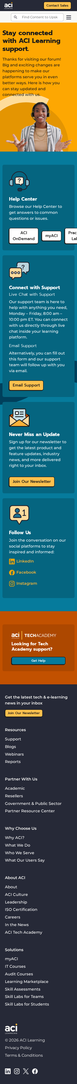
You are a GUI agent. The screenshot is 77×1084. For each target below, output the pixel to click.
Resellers (14, 795)
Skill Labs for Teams (24, 996)
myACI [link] (51, 236)
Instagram (26, 583)
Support (13, 738)
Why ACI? (14, 837)
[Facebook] (35, 1071)
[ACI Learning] (8, 5)
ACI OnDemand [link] (24, 236)
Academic (15, 788)
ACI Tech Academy (23, 932)
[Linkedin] (8, 1071)
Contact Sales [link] (57, 5)
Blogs (10, 746)
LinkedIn (25, 561)
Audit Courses (19, 973)
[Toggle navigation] (69, 17)
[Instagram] (17, 1071)
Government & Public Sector (33, 803)
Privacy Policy (18, 1047)
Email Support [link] (26, 385)
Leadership (16, 902)
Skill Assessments (22, 989)
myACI (11, 958)
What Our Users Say (25, 860)
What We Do (17, 845)
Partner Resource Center (30, 810)
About (11, 886)
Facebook (26, 572)
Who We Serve (19, 852)
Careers (12, 917)
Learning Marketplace (26, 981)
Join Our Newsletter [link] (32, 481)
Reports (13, 761)
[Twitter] (26, 1071)
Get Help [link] (38, 660)
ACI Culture (16, 894)
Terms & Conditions (24, 1055)
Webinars (14, 754)
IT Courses (15, 966)
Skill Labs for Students (27, 1004)
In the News (17, 924)
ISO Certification (21, 909)
